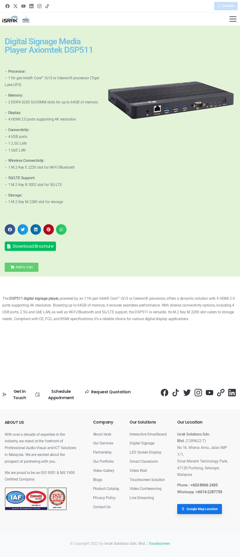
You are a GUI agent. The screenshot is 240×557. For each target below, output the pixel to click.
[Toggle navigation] (233, 19)
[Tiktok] (175, 392)
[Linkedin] (232, 392)
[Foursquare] (220, 392)
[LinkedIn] (31, 6)
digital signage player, (41, 298)
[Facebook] (7, 6)
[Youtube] (209, 392)
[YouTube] (23, 6)
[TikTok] (47, 6)
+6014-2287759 (209, 492)
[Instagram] (39, 6)
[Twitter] (187, 392)
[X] (15, 6)
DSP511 (16, 298)
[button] (10, 229)
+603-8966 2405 (204, 485)
